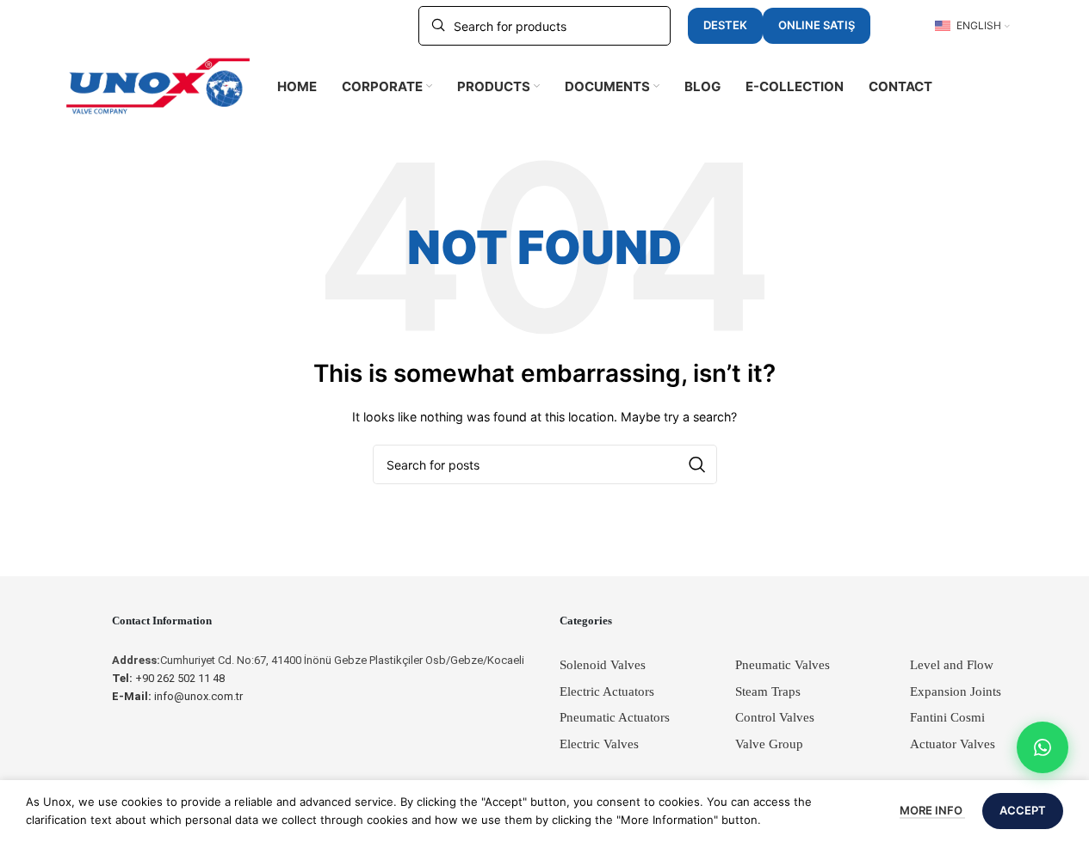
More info (932, 810)
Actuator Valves (952, 744)
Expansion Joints (955, 691)
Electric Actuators (607, 691)
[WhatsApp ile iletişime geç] (1042, 747)
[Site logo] (158, 85)
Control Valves (774, 717)
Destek (725, 25)
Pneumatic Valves (782, 665)
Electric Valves (599, 744)
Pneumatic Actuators (615, 717)
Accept (1022, 810)
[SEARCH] (697, 464)
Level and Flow (951, 665)
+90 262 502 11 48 (168, 678)
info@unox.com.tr (177, 696)
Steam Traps (768, 691)
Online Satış (816, 25)
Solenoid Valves (603, 665)
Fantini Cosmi (947, 717)
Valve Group (769, 744)
